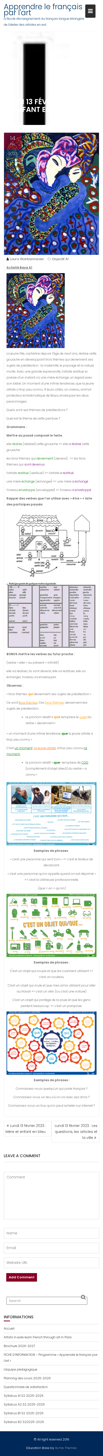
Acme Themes (66, 1448)
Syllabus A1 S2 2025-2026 (24, 1396)
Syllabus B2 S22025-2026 (24, 1422)
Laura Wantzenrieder (27, 259)
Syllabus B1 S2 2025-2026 (24, 1413)
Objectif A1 (60, 259)
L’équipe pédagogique (20, 1369)
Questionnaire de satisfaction (26, 1387)
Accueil (9, 1328)
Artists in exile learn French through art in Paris (38, 1337)
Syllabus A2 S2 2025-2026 (24, 1404)
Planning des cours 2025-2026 (27, 1378)
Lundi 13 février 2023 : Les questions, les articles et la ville (76, 1131)
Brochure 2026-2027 (19, 1346)
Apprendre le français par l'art (43, 9)
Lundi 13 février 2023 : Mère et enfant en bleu (26, 1128)
